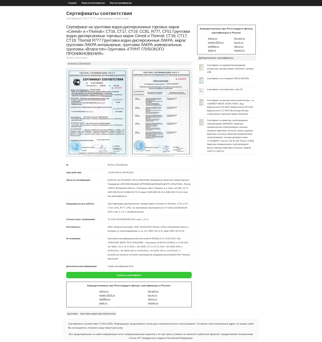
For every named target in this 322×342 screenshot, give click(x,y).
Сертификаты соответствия (99, 13)
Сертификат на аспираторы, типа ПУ (225, 89)
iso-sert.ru (153, 291)
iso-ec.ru (152, 295)
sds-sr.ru (152, 299)
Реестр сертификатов (121, 3)
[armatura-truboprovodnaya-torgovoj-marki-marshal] (201, 124)
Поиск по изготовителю (93, 3)
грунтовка (72, 313)
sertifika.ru (104, 299)
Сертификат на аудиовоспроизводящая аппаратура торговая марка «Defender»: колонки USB (230, 68)
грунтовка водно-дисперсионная (98, 313)
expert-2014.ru (107, 295)
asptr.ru (103, 303)
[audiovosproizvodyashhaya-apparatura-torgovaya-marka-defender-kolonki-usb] (201, 69)
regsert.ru (153, 303)
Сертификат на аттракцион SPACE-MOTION (228, 78)
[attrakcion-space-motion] (201, 82)
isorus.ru (104, 291)
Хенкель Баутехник (76, 57)
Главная (72, 3)
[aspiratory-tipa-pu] (201, 93)
